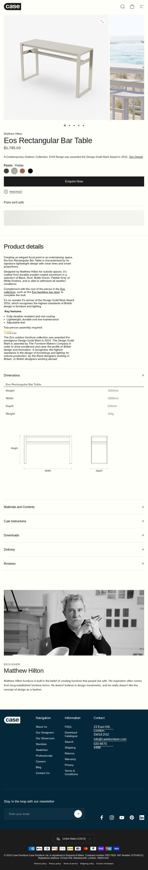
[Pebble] (14, 171)
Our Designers (45, 732)
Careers (41, 761)
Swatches (42, 749)
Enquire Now (74, 181)
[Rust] (22, 171)
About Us (41, 726)
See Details (136, 156)
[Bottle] (6, 171)
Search (69, 741)
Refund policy (40, 863)
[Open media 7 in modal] (102, 21)
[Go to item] (64, 125)
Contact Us (43, 773)
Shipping (70, 747)
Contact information (105, 863)
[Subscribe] (78, 814)
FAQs (68, 726)
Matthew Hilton (13, 133)
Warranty (70, 759)
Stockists (41, 744)
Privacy (69, 764)
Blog (38, 767)
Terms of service (70, 863)
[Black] (30, 171)
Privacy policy (55, 863)
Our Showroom (45, 738)
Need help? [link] (16, 191)
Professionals (44, 755)
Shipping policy (87, 863)
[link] (103, 731)
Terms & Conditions (71, 772)
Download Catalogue (71, 734)
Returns (70, 753)
